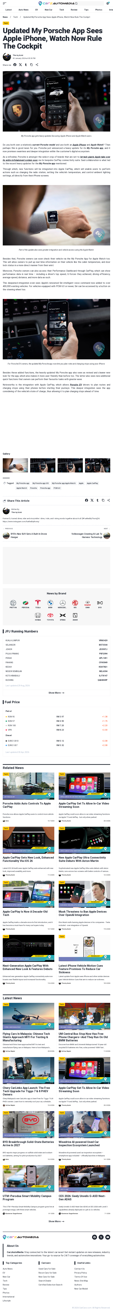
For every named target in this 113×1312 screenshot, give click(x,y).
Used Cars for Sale (47, 1269)
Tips (86, 10)
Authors (78, 1285)
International (8, 1297)
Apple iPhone (79, 145)
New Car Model (81, 1289)
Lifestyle (7, 1301)
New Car (49, 10)
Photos (98, 10)
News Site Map (81, 1281)
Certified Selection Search (50, 1285)
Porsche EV (76, 384)
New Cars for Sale (47, 1277)
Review (74, 10)
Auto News (24, 10)
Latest (9, 10)
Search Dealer (45, 1281)
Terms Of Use (80, 1277)
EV (36, 10)
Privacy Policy (80, 1273)
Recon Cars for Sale (48, 1273)
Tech (61, 10)
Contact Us (79, 1269)
